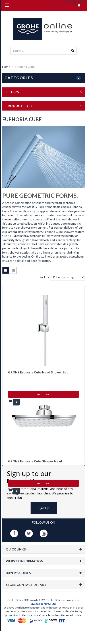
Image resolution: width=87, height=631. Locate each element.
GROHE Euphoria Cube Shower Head (35, 461)
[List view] (13, 270)
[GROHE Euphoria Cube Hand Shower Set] (43, 327)
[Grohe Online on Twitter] (29, 533)
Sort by (44, 277)
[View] (16, 402)
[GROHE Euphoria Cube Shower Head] (43, 416)
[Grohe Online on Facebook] (14, 533)
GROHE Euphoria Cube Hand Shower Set (38, 372)
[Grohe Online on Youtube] (44, 533)
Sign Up (44, 508)
